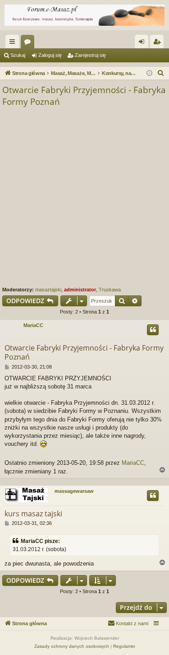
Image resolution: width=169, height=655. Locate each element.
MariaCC (33, 325)
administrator (80, 289)
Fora (29, 43)
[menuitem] (161, 73)
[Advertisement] (84, 197)
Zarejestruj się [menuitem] (159, 43)
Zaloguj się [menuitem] (143, 43)
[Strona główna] (84, 15)
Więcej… (14, 43)
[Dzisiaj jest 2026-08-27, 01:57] (149, 73)
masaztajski (48, 289)
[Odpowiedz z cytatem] (153, 329)
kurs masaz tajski (33, 513)
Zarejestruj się (90, 55)
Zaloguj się (50, 55)
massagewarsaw (74, 491)
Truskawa (110, 289)
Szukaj (17, 55)
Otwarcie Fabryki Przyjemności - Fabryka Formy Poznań (84, 96)
